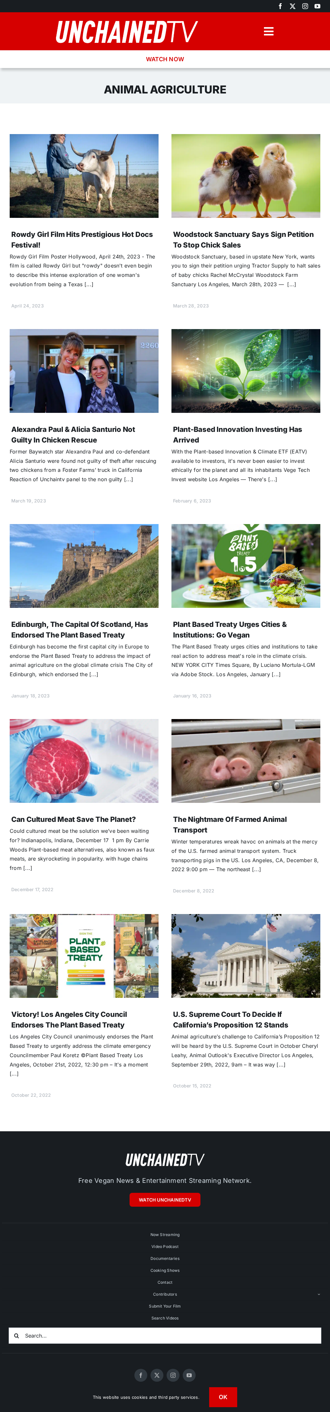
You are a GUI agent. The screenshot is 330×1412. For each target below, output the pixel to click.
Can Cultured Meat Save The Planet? (73, 819)
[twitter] (293, 6)
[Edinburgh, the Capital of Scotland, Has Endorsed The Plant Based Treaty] (84, 528)
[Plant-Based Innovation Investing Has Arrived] (245, 333)
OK (223, 1397)
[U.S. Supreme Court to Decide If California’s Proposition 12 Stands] (245, 918)
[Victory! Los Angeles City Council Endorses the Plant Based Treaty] (84, 918)
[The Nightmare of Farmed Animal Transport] (245, 723)
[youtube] (317, 6)
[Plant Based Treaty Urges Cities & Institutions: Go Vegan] (245, 528)
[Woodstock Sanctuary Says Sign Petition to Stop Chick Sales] (245, 138)
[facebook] (280, 6)
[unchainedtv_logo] (126, 18)
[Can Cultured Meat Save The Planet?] (84, 723)
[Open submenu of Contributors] (319, 1294)
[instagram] (305, 6)
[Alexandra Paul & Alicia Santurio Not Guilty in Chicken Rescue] (84, 333)
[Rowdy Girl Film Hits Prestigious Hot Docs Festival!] (84, 138)
